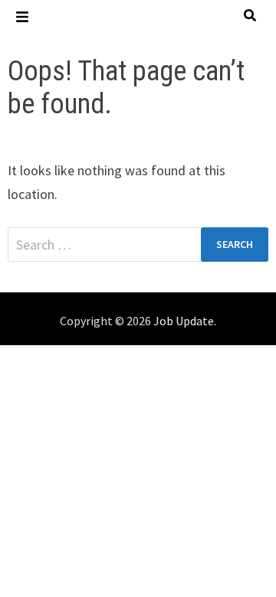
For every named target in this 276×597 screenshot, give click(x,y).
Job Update (183, 320)
